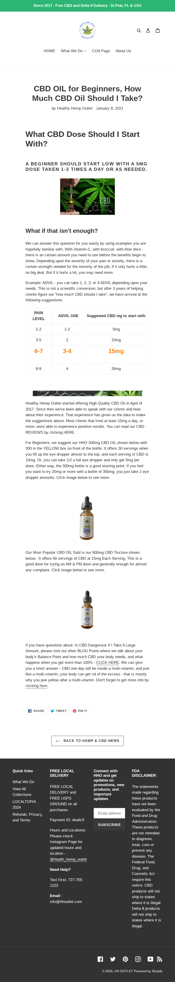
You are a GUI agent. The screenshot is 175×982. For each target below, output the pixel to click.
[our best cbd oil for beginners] (87, 518)
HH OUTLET (124, 971)
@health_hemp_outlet (68, 859)
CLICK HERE (107, 662)
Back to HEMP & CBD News (91, 741)
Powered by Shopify (148, 971)
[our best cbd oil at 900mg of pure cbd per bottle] (87, 610)
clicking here (36, 686)
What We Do (23, 782)
